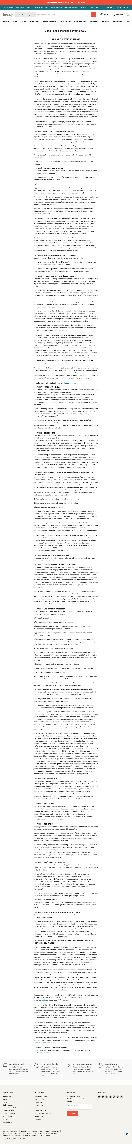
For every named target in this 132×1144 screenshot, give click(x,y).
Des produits (20, 7)
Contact (91, 7)
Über (128, 21)
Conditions (14, 1131)
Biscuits (27, 1133)
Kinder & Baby (34, 21)
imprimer (6, 1131)
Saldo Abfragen (56, 7)
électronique (94, 21)
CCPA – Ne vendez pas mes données (44, 1133)
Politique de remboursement (12, 1135)
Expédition (30, 7)
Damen (15, 21)
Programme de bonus (71, 7)
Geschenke (6, 21)
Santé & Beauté (65, 21)
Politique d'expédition (32, 1135)
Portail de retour (46, 1135)
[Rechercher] (93, 14)
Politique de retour (69, 383)
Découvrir (105, 21)
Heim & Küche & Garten (50, 21)
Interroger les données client (12, 1133)
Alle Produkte (117, 21)
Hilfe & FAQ (83, 7)
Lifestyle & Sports (80, 21)
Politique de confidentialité (44, 560)
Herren (24, 21)
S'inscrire (72, 1113)
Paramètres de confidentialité (49, 1131)
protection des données (29, 1131)
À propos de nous (8, 7)
